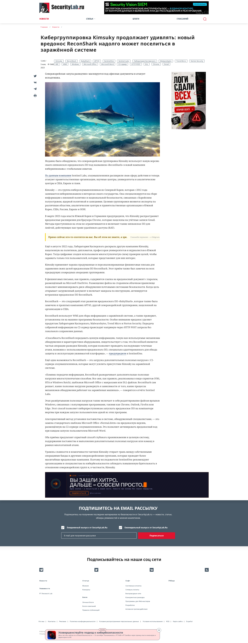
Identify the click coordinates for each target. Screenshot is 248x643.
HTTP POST (135, 64)
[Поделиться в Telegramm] (35, 89)
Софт (127, 581)
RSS (167, 621)
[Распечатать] (35, 95)
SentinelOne (109, 61)
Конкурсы (86, 590)
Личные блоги (88, 602)
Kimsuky (59, 61)
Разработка (130, 605)
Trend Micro (181, 61)
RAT (57, 64)
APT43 (96, 61)
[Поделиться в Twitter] (35, 76)
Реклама (102, 629)
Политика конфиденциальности (82, 621)
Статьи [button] (89, 18)
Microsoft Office (90, 64)
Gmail (166, 64)
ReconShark (71, 61)
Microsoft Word (107, 64)
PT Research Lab (45, 594)
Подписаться (157, 535)
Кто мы (41, 621)
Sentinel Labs (124, 61)
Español (189, 621)
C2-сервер (122, 64)
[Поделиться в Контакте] (35, 82)
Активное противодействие (136, 609)
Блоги (136, 18)
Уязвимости (44, 589)
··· (206, 12)
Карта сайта (178, 621)
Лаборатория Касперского (144, 61)
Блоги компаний (89, 606)
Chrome (156, 64)
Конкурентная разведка (135, 597)
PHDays (171, 581)
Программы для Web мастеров (137, 601)
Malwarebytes (166, 61)
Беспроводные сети (133, 594)
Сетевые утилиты (132, 590)
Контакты (52, 621)
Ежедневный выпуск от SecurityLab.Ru (87, 527)
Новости (44, 18)
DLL (146, 64)
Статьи (85, 581)
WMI (65, 64)
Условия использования (153, 621)
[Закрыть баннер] (159, 630)
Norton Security (197, 61)
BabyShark (85, 61)
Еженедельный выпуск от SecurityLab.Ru (146, 527)
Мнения (85, 586)
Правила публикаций (90, 610)
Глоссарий (182, 18)
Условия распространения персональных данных (119, 621)
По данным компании (58, 175)
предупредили (117, 353)
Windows (75, 64)
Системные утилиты (133, 586)
